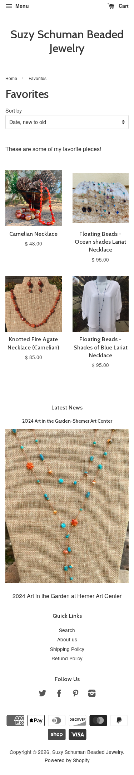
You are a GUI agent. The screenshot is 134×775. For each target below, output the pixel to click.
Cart (123, 5)
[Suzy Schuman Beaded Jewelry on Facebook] (59, 694)
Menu (21, 5)
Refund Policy (67, 658)
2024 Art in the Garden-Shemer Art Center (67, 421)
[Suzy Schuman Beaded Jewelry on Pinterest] (75, 694)
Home (11, 78)
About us (67, 639)
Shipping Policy (67, 648)
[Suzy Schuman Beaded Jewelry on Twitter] (42, 694)
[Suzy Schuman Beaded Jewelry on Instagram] (92, 694)
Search (67, 630)
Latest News (67, 407)
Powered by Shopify (67, 760)
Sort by (13, 110)
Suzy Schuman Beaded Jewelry (67, 41)
